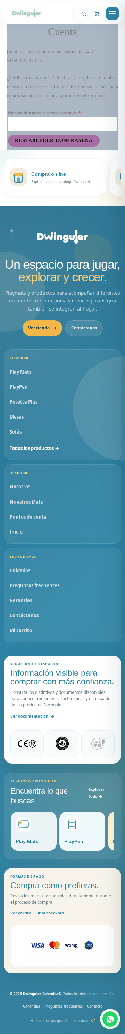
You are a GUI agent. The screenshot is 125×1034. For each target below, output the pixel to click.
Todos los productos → (34, 448)
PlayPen (19, 387)
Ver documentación (32, 716)
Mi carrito (21, 630)
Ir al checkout (51, 913)
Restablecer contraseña (54, 140)
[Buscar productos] (80, 13)
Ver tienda (42, 328)
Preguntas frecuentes (34, 585)
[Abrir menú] (112, 13)
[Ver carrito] (96, 13)
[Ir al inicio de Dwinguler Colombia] (37, 13)
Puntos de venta (28, 517)
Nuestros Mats (26, 502)
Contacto (94, 1006)
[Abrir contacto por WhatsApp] (110, 1019)
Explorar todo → (97, 793)
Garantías (21, 600)
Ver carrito (20, 913)
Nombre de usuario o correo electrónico (54, 112)
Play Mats (20, 372)
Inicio (16, 532)
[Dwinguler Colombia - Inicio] (62, 236)
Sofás (16, 432)
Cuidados (20, 570)
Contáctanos (84, 328)
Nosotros (20, 486)
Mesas (17, 417)
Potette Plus (24, 402)
